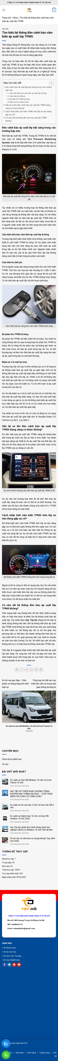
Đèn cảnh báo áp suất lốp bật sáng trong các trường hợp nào (28, 88)
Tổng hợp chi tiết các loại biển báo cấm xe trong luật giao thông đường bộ (43, 683)
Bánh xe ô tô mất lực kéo (19, 102)
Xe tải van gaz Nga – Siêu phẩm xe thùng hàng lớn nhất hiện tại (15, 683)
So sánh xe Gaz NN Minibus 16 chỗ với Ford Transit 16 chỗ (30, 781)
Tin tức (5, 764)
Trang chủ (6, 17)
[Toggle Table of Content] (50, 83)
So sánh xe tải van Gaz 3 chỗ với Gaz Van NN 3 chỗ (32, 806)
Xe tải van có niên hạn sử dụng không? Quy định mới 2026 (32, 839)
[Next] (55, 713)
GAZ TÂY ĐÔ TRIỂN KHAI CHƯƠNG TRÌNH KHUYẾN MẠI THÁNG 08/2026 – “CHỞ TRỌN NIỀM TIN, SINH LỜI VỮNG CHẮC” (31, 794)
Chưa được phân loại (11, 759)
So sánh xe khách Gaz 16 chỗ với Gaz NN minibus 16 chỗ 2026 (29, 817)
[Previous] (2, 713)
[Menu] (3, 10)
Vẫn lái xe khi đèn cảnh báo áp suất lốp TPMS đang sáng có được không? (27, 106)
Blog (15, 17)
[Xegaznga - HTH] (29, 10)
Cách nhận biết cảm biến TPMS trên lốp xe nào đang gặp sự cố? (28, 113)
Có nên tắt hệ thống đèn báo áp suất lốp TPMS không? (26, 119)
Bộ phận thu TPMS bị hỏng (20, 99)
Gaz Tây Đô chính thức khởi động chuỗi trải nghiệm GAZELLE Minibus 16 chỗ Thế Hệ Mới (31, 828)
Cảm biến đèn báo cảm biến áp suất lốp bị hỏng (28, 93)
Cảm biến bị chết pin (17, 96)
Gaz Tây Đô (31, 620)
